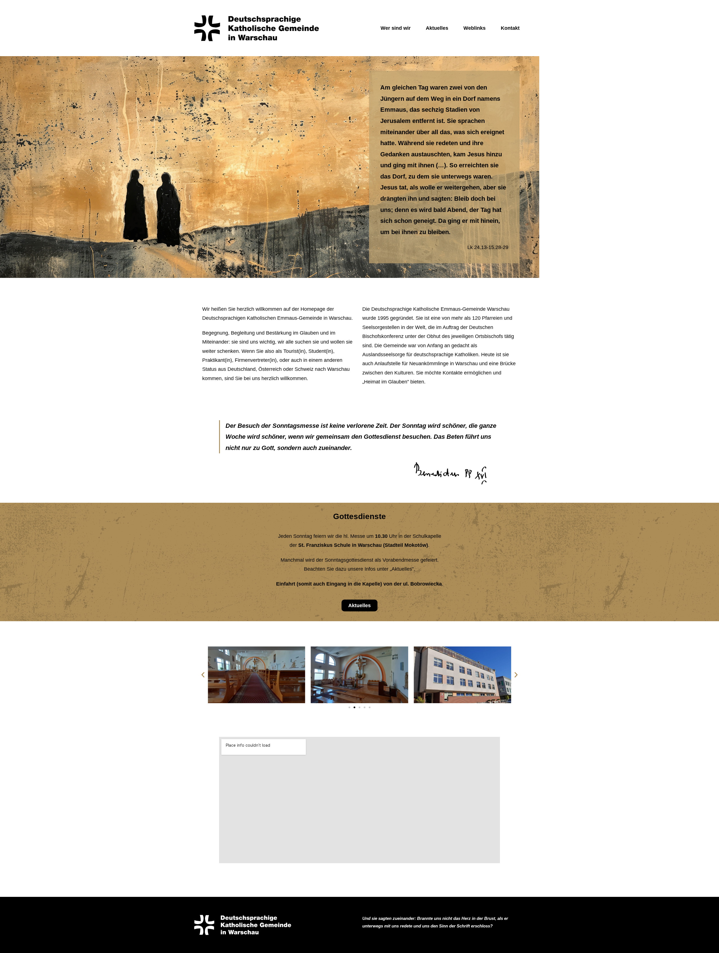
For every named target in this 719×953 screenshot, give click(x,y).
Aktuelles (437, 28)
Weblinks (474, 28)
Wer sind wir (396, 28)
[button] (202, 674)
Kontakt (510, 28)
